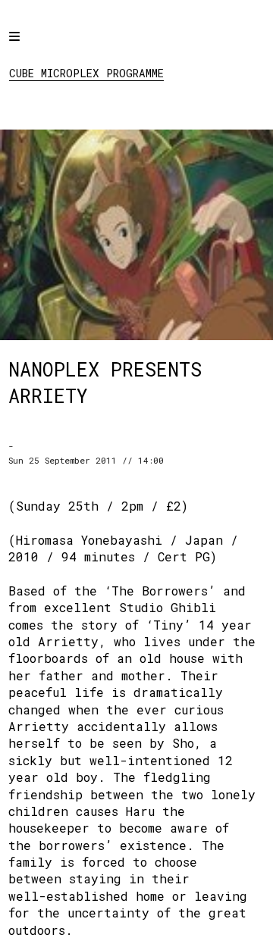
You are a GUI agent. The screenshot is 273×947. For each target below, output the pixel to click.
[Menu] (28, 47)
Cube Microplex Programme (86, 73)
